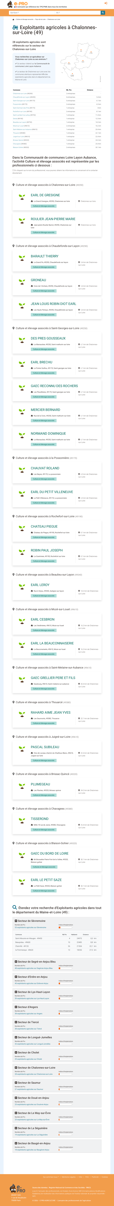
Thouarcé (16, 133)
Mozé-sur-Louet (18, 126)
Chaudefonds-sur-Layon (21, 97)
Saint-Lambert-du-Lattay (21, 115)
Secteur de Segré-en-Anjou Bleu (36, 961)
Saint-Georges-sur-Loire (21, 101)
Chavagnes (17, 144)
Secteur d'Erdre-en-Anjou (32, 976)
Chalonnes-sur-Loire (20, 94)
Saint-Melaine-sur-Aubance (22, 129)
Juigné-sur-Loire (18, 137)
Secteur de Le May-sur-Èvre (34, 1113)
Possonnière (17, 104)
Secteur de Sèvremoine (31, 920)
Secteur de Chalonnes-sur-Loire (36, 1067)
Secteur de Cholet (28, 1052)
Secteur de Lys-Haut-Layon (33, 992)
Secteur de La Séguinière (32, 1128)
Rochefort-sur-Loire (19, 111)
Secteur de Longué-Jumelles (34, 1037)
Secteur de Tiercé (28, 1022)
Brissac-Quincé (18, 140)
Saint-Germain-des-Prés (21, 108)
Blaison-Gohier (18, 147)
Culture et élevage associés (24, 19)
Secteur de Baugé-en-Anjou (33, 1143)
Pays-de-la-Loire (40, 19)
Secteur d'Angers (27, 1007)
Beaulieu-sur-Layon (19, 122)
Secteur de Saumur (28, 1082)
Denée (15, 119)
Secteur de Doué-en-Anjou (33, 1097)
